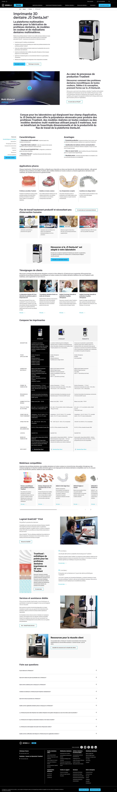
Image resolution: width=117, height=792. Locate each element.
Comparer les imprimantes (10, 145)
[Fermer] (115, 789)
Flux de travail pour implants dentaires (52, 766)
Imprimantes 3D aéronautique (78, 777)
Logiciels (14, 150)
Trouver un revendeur (64, 772)
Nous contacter (90, 1)
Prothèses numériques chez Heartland (65, 759)
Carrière (87, 777)
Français (3, 1)
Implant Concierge (76, 762)
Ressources (13, 152)
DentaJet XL (85, 338)
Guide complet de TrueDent (52, 760)
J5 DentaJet (40, 338)
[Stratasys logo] (24, 743)
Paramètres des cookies (83, 789)
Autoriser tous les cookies (95, 789)
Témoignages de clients (11, 143)
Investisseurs (88, 783)
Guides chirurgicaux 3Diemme (78, 760)
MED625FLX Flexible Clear (91, 757)
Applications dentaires (37, 5)
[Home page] (19, 9)
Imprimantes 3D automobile (78, 775)
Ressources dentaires (81, 5)
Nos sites (87, 775)
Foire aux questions (12, 154)
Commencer (92, 5)
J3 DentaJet (61, 338)
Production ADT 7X (76, 758)
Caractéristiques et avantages (9, 139)
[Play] (29, 88)
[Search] (109, 1)
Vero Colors (88, 760)
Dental (24, 9)
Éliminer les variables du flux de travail (66, 764)
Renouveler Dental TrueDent (78, 763)
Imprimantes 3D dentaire (77, 772)
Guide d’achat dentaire (51, 755)
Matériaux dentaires (69, 5)
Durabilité (87, 781)
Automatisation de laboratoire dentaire (65, 756)
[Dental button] (33, 743)
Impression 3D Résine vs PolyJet (51, 763)
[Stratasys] (7, 5)
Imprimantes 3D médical (77, 774)
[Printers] (33, 9)
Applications (13, 141)
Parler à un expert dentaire (65, 774)
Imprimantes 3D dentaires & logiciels (53, 5)
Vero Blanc (88, 758)
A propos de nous (89, 772)
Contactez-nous (89, 774)
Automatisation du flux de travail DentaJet (78, 756)
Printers (30, 9)
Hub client (62, 775)
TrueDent (87, 762)
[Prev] (85, 509)
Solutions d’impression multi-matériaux (52, 757)
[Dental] (27, 9)
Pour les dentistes (101, 1)
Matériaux (14, 148)
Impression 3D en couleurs (65, 753)
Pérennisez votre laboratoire (65, 762)
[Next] (91, 509)
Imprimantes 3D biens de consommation (77, 780)
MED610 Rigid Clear (89, 753)
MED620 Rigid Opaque (90, 755)
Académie (88, 779)
